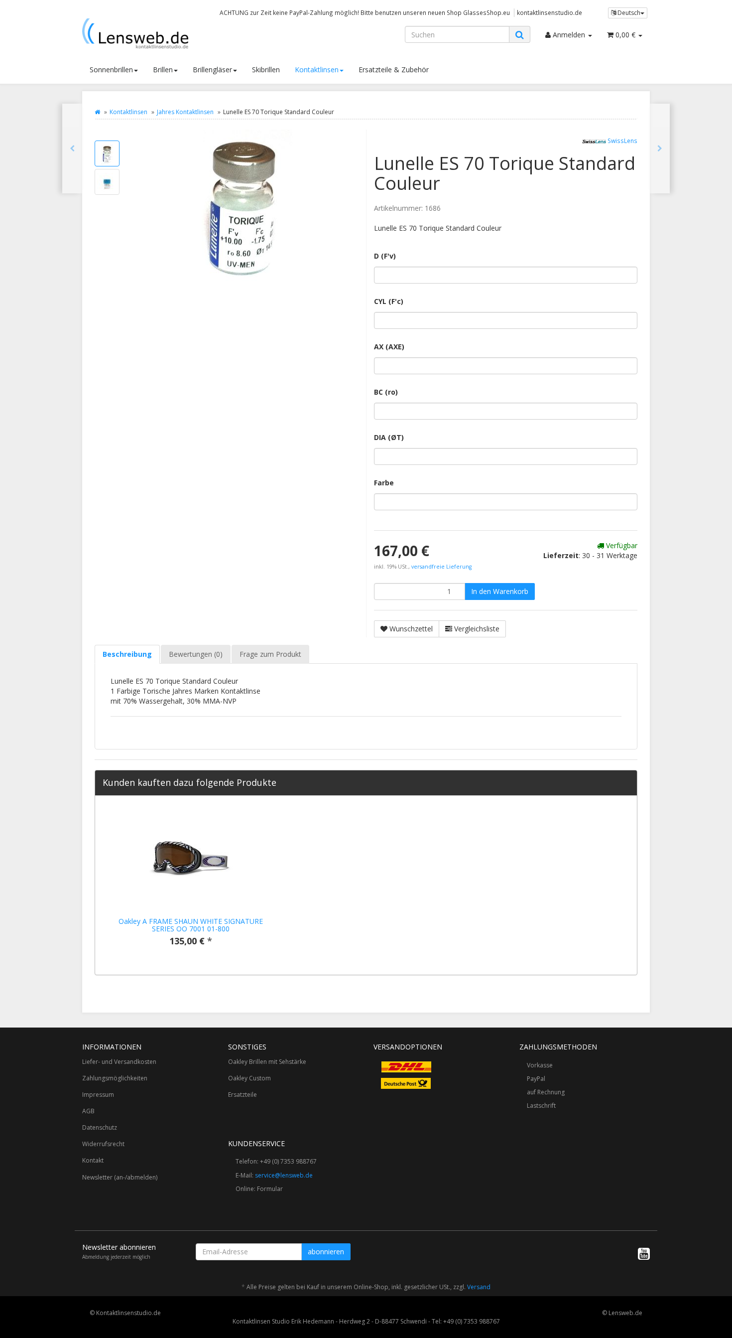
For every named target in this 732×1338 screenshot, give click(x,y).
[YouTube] (644, 1253)
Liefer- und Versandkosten (119, 1061)
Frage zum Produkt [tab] (270, 654)
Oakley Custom (249, 1078)
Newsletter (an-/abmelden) (119, 1177)
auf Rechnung (546, 1092)
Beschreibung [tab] (127, 654)
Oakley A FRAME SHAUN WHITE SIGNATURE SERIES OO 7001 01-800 (191, 924)
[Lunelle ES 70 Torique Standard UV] (72, 148)
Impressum (98, 1094)
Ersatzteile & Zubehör (394, 69)
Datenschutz (99, 1127)
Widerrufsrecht (103, 1144)
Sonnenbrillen (111, 69)
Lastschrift (541, 1105)
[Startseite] (97, 112)
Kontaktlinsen (317, 69)
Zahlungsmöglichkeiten (114, 1078)
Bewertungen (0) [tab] (196, 654)
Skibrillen (266, 69)
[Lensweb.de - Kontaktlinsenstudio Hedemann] (171, 33)
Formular (270, 1189)
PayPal (536, 1078)
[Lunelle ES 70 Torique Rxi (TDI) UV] (660, 148)
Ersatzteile (242, 1094)
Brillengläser (212, 69)
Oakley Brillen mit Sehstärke (267, 1061)
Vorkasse (540, 1065)
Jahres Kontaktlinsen (185, 112)
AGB (88, 1111)
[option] (190, 885)
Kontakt (93, 1160)
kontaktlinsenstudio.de (549, 12)
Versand (478, 1287)
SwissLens (621, 141)
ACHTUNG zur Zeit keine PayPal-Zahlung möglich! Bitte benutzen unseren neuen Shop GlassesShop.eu (365, 12)
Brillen (163, 69)
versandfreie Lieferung (441, 566)
